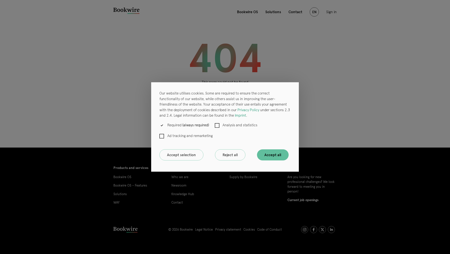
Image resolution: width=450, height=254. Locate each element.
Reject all (230, 155)
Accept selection (181, 155)
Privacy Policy (248, 110)
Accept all (272, 155)
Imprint (240, 115)
